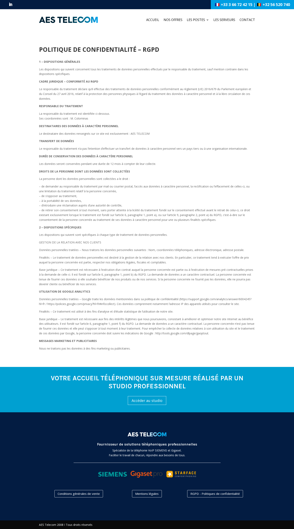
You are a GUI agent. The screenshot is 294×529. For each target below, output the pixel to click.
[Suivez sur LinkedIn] (10, 4)
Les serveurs (224, 20)
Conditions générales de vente (79, 494)
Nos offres (173, 20)
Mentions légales (147, 494)
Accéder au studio (147, 400)
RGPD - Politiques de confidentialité (215, 494)
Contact (247, 20)
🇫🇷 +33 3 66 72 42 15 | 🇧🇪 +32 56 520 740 (252, 4)
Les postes (196, 20)
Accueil (152, 20)
